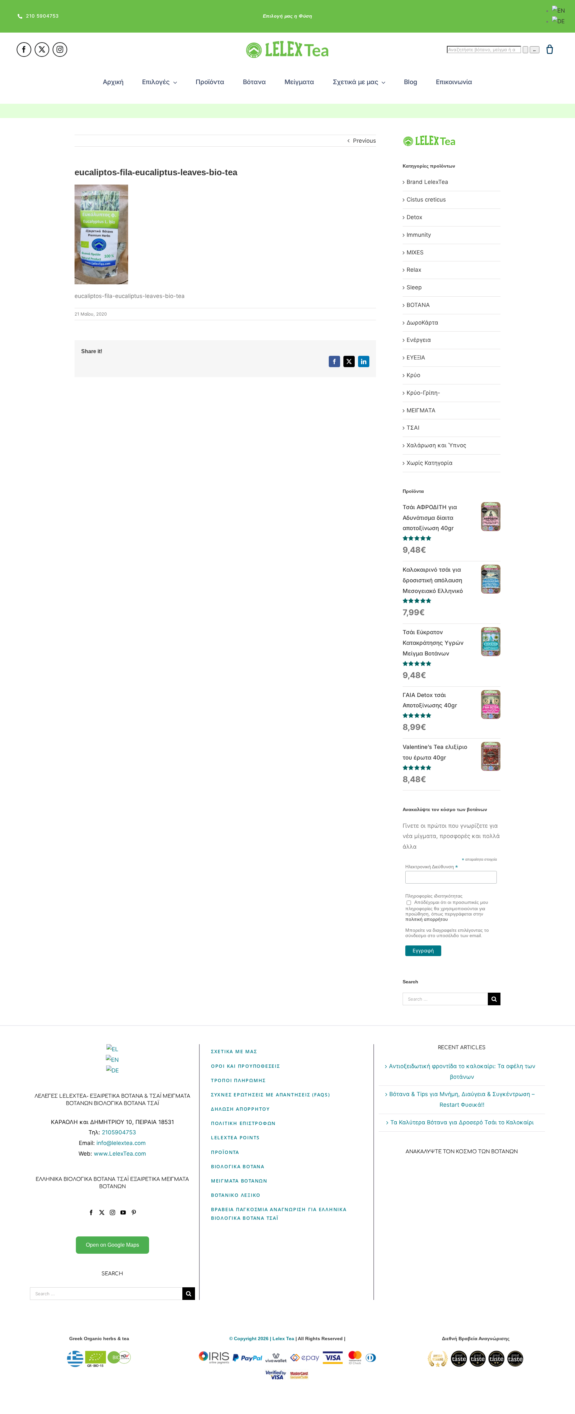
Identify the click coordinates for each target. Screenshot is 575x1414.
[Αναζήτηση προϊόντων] (525, 49)
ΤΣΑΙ (413, 427)
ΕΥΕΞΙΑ (416, 357)
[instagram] (60, 49)
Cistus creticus (426, 199)
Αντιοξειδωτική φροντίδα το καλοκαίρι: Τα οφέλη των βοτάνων (462, 1071)
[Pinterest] (133, 1212)
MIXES (415, 252)
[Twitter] (101, 1212)
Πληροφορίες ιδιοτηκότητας (434, 896)
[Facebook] (91, 1212)
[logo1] (287, 43)
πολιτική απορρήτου (426, 919)
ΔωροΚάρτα (422, 322)
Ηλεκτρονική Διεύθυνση (431, 867)
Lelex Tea (284, 1338)
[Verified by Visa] (276, 1373)
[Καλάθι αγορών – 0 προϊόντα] (549, 49)
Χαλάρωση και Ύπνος (436, 445)
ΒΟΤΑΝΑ (418, 305)
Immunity (419, 234)
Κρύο (413, 375)
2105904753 (119, 1132)
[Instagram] (112, 1212)
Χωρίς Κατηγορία (430, 463)
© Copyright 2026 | (251, 1338)
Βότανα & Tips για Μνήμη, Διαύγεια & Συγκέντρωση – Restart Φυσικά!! (462, 1099)
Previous (364, 140)
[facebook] (24, 49)
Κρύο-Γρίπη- (423, 392)
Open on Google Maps (112, 1245)
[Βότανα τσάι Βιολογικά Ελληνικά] (99, 1354)
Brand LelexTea (427, 182)
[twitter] (42, 49)
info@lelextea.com (121, 1143)
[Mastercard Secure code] (299, 1373)
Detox (414, 217)
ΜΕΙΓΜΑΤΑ (421, 410)
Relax (414, 269)
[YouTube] (123, 1212)
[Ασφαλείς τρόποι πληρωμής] (287, 1354)
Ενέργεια (419, 340)
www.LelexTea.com (120, 1153)
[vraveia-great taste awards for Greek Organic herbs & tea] (476, 1354)
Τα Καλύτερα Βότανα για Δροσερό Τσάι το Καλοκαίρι (462, 1122)
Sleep (414, 287)
